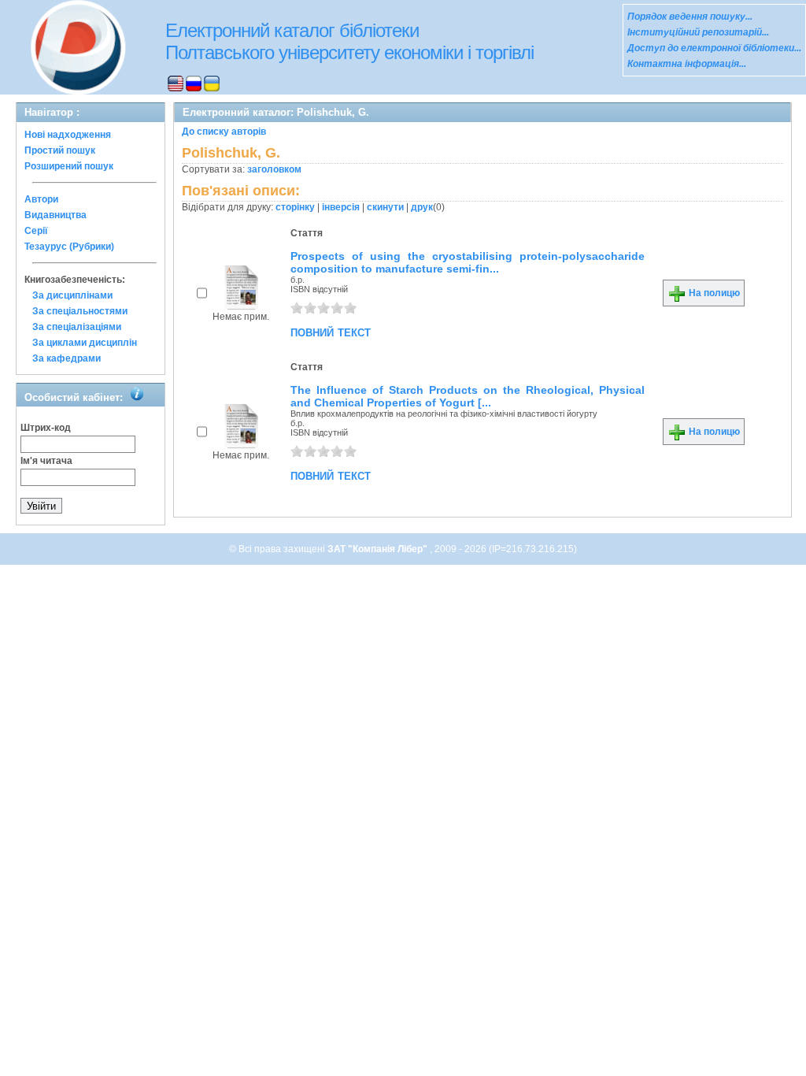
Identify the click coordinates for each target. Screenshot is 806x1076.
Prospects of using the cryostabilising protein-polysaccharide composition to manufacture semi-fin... (467, 262)
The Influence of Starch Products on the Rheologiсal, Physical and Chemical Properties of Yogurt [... (467, 396)
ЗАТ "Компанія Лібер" (378, 549)
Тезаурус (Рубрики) (69, 246)
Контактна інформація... (686, 63)
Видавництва (55, 215)
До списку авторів (224, 131)
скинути (385, 207)
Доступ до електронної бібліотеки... (714, 48)
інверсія (341, 207)
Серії (35, 230)
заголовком (274, 169)
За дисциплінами (72, 295)
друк (422, 207)
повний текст (330, 331)
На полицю (713, 293)
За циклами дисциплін (84, 342)
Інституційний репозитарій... (698, 32)
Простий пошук (59, 150)
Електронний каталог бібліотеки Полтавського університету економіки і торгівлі (349, 41)
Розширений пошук (68, 166)
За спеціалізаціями (76, 326)
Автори (41, 199)
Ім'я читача (46, 460)
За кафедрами (66, 358)
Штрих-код (45, 427)
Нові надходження (67, 134)
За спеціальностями (80, 311)
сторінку (295, 207)
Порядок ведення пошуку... (689, 16)
